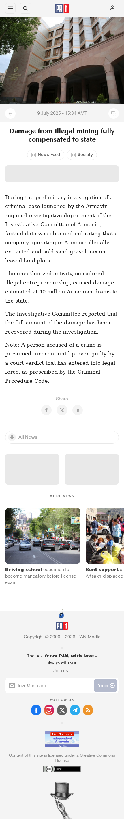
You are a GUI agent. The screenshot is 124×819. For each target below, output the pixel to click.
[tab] (50, 784)
